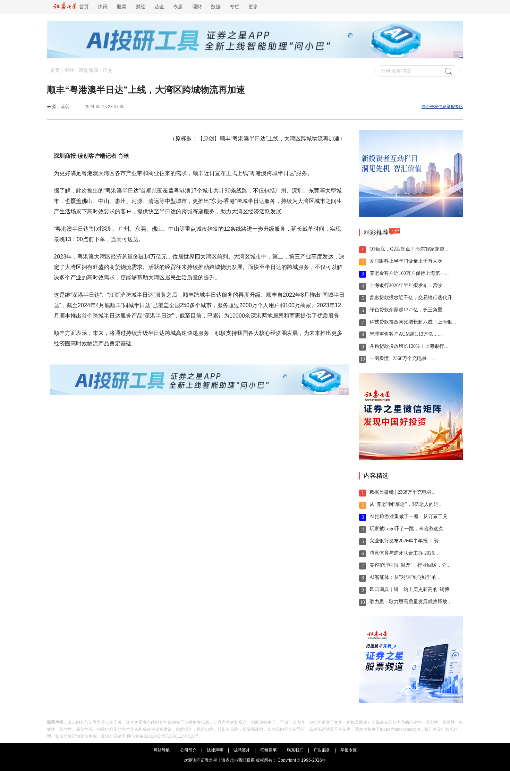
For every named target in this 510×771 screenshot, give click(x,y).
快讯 (103, 6)
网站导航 (161, 750)
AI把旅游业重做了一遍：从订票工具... (410, 516)
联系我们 (295, 750)
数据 (216, 6)
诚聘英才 (241, 750)
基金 (159, 6)
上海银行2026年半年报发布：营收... (408, 285)
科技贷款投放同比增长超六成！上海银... (412, 322)
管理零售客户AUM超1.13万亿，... (405, 334)
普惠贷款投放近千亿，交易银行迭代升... (412, 297)
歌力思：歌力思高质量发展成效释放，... (412, 601)
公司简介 (188, 750)
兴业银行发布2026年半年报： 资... (406, 540)
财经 (140, 6)
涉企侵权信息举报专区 (442, 106)
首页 (82, 6)
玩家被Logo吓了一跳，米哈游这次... (408, 528)
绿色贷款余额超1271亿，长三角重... (408, 309)
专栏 (234, 6)
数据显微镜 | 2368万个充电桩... (402, 492)
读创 (64, 106)
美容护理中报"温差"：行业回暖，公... (410, 565)
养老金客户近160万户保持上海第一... (409, 273)
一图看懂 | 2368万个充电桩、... (402, 358)
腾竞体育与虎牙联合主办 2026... (403, 553)
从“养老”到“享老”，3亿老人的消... (406, 504)
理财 (197, 6)
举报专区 (348, 750)
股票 (121, 6)
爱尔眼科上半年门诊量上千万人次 (405, 261)
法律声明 (215, 750)
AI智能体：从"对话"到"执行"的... (405, 577)
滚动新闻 (88, 70)
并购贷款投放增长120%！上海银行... (408, 346)
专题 (178, 6)
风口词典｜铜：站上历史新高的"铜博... (411, 589)
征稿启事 (268, 750)
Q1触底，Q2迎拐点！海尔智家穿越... (409, 249)
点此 (230, 760)
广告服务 (322, 750)
